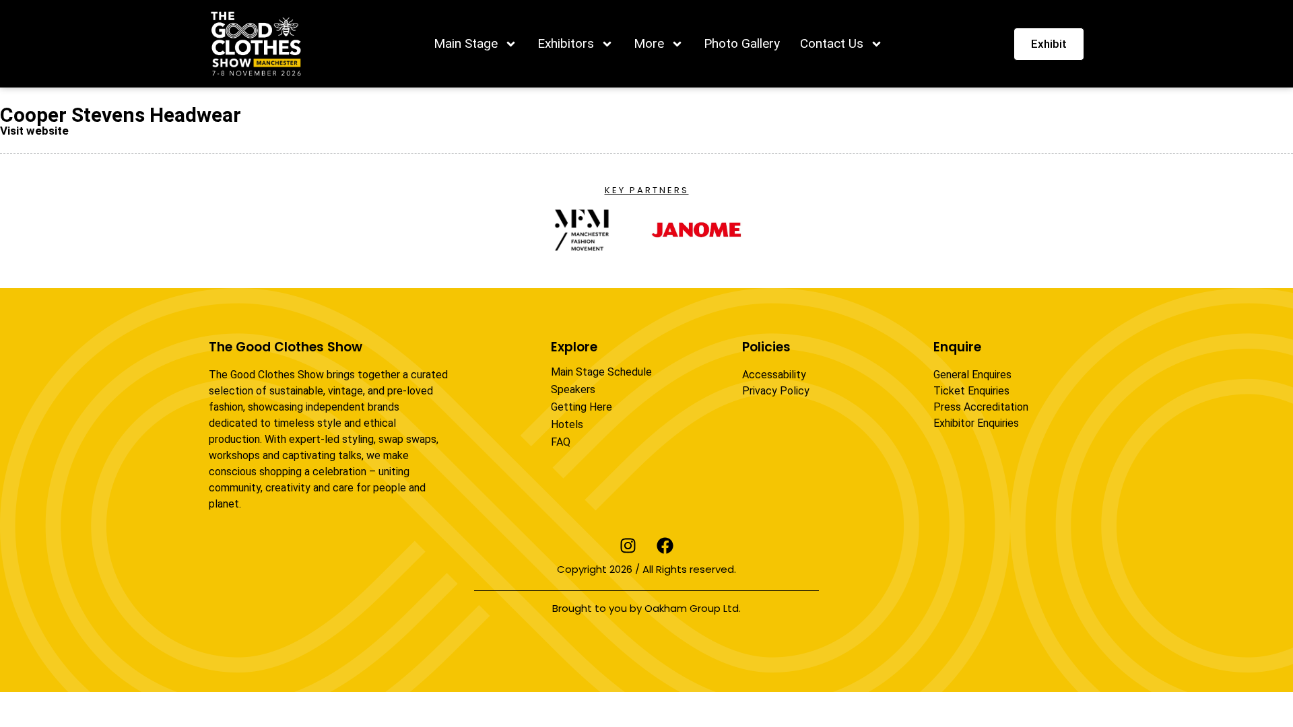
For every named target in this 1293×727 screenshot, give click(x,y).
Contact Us (831, 43)
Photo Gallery (742, 43)
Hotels (567, 424)
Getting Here (581, 407)
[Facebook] (665, 545)
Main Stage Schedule (601, 372)
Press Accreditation (980, 407)
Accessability (774, 374)
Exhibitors (565, 43)
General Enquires (972, 374)
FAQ (560, 442)
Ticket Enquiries (971, 390)
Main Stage (466, 43)
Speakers (573, 389)
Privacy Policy (775, 390)
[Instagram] (628, 545)
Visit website (34, 130)
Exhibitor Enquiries (976, 423)
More (649, 43)
